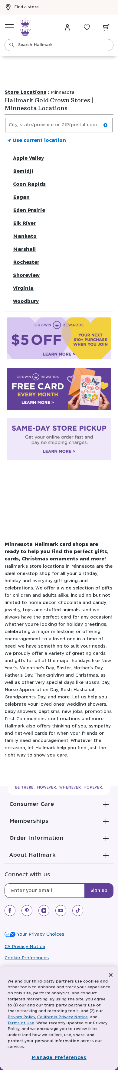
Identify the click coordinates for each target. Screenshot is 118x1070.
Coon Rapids (29, 184)
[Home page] (25, 27)
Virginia (23, 288)
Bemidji (23, 171)
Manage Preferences (59, 1057)
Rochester (26, 262)
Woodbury (26, 301)
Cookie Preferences (27, 958)
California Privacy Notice (62, 1017)
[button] (59, 804)
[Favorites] (87, 27)
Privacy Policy (21, 1017)
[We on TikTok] (77, 910)
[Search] (11, 45)
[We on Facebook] (10, 910)
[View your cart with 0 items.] (106, 27)
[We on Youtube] (60, 910)
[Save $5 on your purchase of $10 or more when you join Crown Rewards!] (59, 339)
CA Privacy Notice (25, 946)
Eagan (21, 197)
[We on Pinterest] (26, 910)
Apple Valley (28, 158)
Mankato (25, 236)
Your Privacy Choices (40, 934)
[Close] (111, 975)
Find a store (26, 7)
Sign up (98, 890)
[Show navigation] (9, 27)
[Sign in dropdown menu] (67, 27)
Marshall (24, 249)
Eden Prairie (29, 210)
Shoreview (26, 275)
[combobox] (59, 45)
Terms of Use (21, 1023)
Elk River (24, 223)
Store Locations (25, 92)
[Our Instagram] (43, 910)
